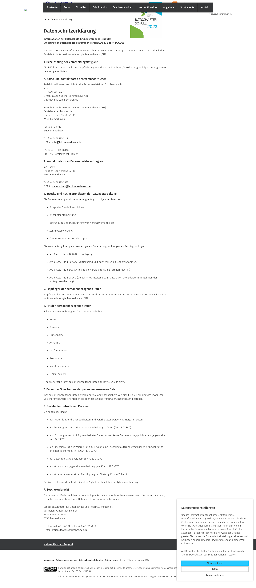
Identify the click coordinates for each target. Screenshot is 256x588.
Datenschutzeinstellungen (91, 560)
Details (215, 569)
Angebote (168, 7)
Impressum (49, 560)
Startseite (52, 7)
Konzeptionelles (148, 7)
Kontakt (205, 7)
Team (67, 7)
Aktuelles (81, 7)
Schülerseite (187, 7)
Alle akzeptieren (215, 563)
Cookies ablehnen (215, 575)
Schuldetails (100, 7)
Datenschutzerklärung (61, 19)
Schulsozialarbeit (122, 7)
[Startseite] (45, 19)
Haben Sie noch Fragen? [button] (58, 544)
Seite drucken (111, 560)
